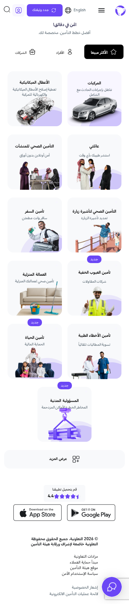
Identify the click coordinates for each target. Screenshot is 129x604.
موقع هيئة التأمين (84, 568)
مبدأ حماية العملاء (84, 562)
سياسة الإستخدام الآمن (80, 574)
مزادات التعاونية (86, 556)
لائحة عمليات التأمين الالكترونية (74, 594)
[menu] (101, 10)
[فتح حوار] (111, 587)
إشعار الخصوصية (85, 587)
